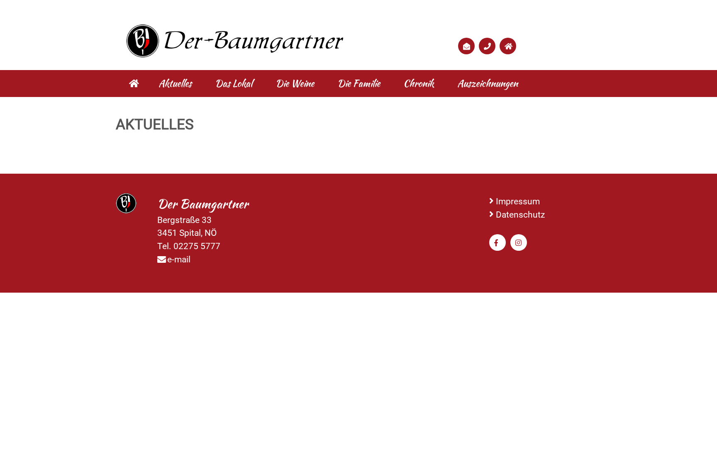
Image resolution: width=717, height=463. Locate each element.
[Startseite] (134, 83)
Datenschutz (520, 214)
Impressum (518, 201)
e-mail (178, 259)
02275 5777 (196, 246)
